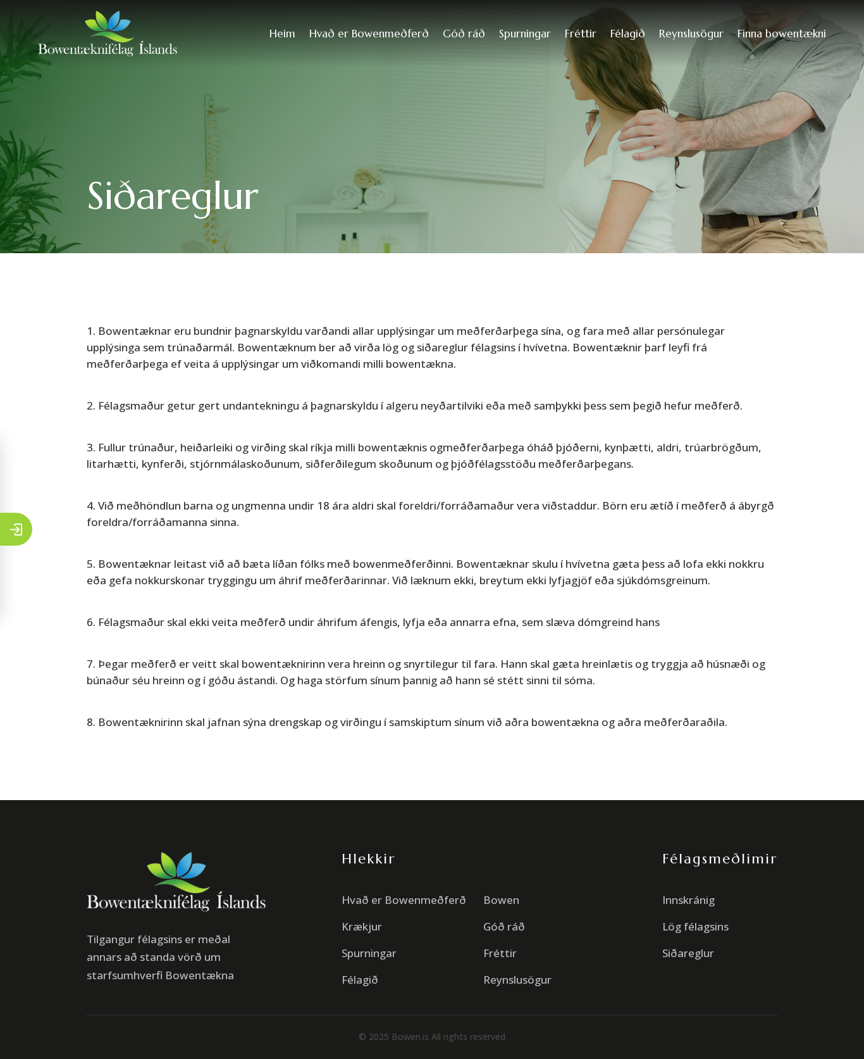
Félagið (627, 34)
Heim (282, 34)
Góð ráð (464, 34)
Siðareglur (688, 953)
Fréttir (580, 34)
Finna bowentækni (781, 34)
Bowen (501, 900)
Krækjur (362, 926)
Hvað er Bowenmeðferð (369, 34)
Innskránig (688, 900)
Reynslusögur (691, 34)
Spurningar (525, 34)
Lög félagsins (695, 926)
